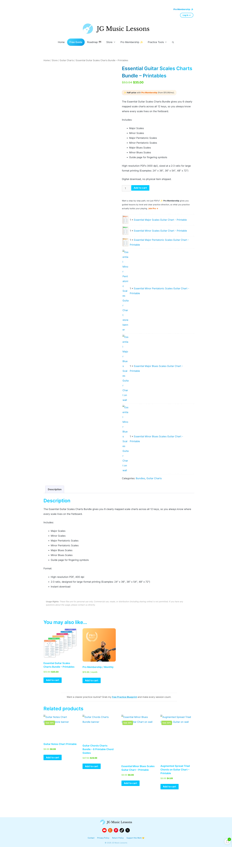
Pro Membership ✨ (131, 42)
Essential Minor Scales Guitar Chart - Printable (160, 230)
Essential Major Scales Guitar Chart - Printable (160, 219)
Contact (91, 838)
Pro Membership (181, 9)
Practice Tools (156, 42)
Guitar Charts (67, 60)
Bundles (140, 478)
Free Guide (75, 42)
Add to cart (140, 187)
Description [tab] (55, 489)
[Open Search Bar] (173, 42)
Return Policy (118, 838)
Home (61, 42)
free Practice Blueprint (124, 697)
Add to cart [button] (52, 680)
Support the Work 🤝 (135, 838)
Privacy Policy (103, 838)
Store (109, 42)
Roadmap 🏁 (94, 42)
